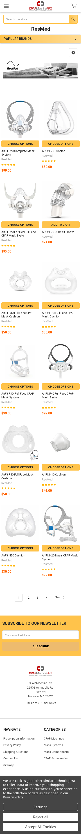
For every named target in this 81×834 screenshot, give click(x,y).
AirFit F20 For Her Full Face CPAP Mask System (18, 233)
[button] (73, 52)
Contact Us (10, 758)
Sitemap (8, 765)
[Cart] (75, 6)
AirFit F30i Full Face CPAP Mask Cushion (58, 314)
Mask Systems (53, 745)
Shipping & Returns (15, 752)
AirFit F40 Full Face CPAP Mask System (58, 395)
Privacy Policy (12, 745)
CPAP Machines (54, 738)
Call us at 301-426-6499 (41, 703)
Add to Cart (60, 224)
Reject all (40, 816)
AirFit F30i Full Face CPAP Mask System (17, 395)
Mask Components (56, 752)
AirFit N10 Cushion (54, 474)
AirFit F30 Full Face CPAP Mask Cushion (17, 314)
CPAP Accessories (56, 758)
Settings (40, 806)
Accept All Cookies (40, 826)
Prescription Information (19, 738)
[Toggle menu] (6, 6)
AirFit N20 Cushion (13, 555)
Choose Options (20, 143)
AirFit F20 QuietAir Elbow (58, 232)
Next (58, 597)
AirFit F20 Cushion (53, 151)
